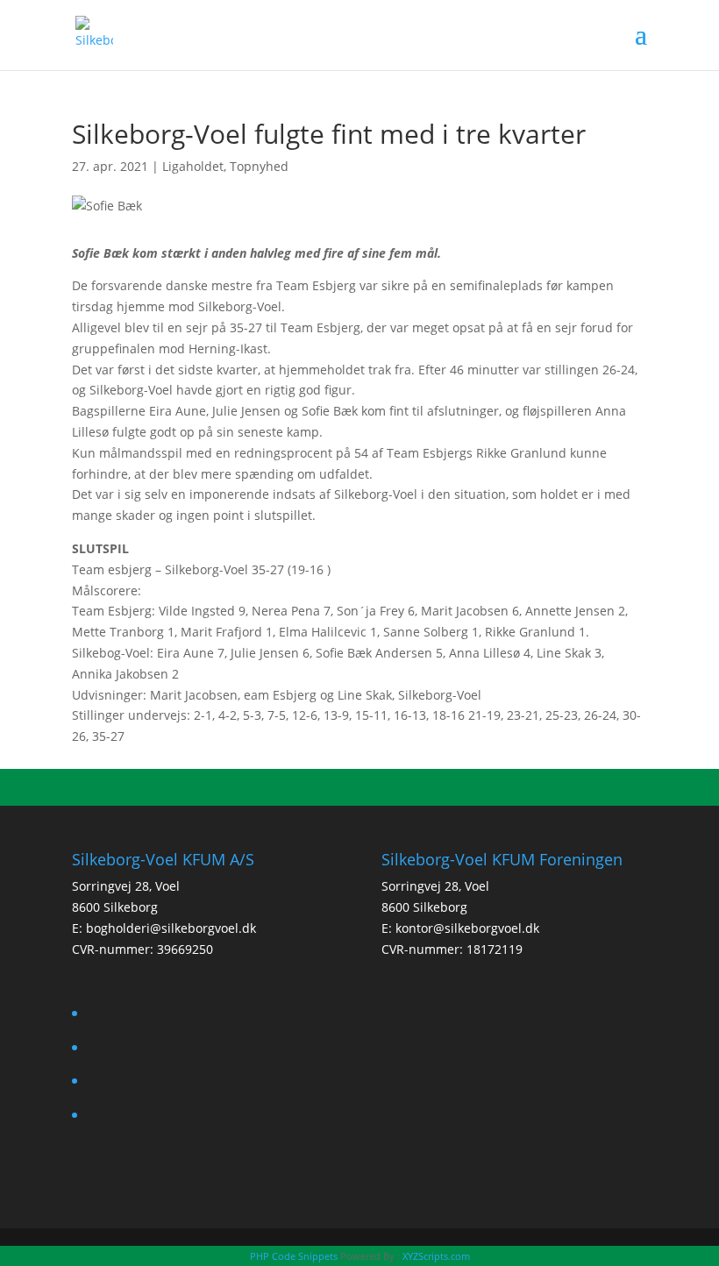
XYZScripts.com (436, 1255)
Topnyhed (259, 166)
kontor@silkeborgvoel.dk (467, 928)
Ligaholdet (193, 166)
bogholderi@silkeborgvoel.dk (171, 928)
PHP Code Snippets (294, 1255)
